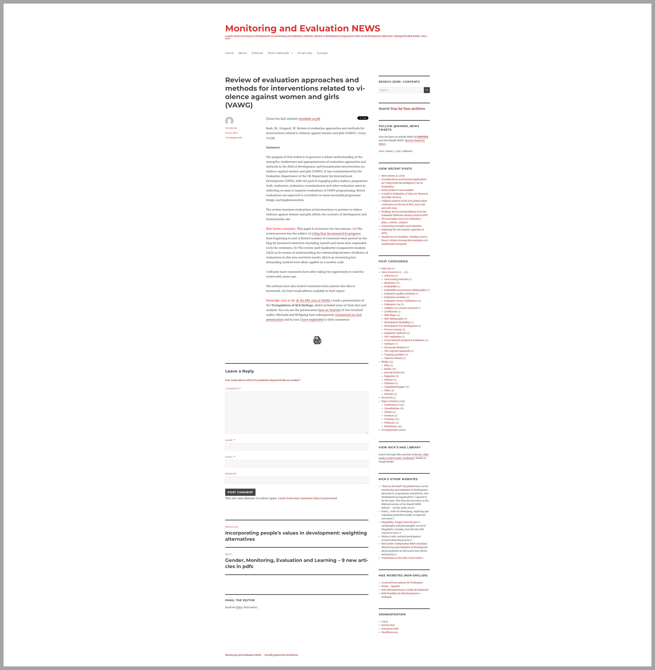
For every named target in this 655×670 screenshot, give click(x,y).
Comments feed (389, 628)
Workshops (390, 426)
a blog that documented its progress (335, 233)
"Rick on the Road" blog (394, 486)
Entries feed (387, 625)
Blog (386, 365)
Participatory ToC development (401, 325)
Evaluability (390, 286)
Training (389, 419)
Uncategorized (233, 137)
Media (384, 361)
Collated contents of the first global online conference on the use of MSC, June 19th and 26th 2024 (404, 204)
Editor (239, 607)
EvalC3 (384, 511)
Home (229, 53)
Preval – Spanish (390, 586)
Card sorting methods (396, 279)
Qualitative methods (395, 333)
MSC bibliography (394, 318)
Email (230, 456)
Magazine (389, 376)
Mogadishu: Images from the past (399, 522)
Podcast (388, 379)
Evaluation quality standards (399, 293)
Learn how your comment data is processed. (307, 498)
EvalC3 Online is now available (397, 190)
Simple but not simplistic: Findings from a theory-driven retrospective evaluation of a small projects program (404, 240)
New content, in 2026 (393, 175)
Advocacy (389, 275)
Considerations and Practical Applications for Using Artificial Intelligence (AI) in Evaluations (404, 183)
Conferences (391, 404)
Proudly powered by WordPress (281, 655)
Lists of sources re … (392, 272)
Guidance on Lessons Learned (400, 308)
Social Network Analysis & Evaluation (404, 340)
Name (230, 440)
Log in (384, 621)
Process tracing (392, 329)
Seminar (389, 415)
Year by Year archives (407, 109)
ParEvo (385, 536)
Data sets (386, 268)
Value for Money (393, 358)
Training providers (394, 354)
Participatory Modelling (397, 322)
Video (387, 390)
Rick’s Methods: (278, 53)
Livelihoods (390, 311)
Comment (233, 388)
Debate (388, 412)
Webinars (389, 422)
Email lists (390, 282)
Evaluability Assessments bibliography (405, 290)
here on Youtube (329, 310)
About (242, 53)
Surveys (322, 53)
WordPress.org (389, 632)
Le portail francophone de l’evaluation (402, 582)
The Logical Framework (397, 351)
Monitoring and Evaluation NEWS (302, 28)
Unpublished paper (394, 386)
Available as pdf (309, 118)
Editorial (257, 53)
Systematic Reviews (395, 347)
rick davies (231, 128)
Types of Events (389, 401)
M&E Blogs (390, 315)
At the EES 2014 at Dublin (313, 300)
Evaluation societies (395, 297)
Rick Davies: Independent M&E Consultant (404, 543)
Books (387, 369)
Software (389, 343)
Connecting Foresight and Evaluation (401, 226)
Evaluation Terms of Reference (401, 300)
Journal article (392, 372)
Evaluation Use (392, 304)
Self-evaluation (392, 336)
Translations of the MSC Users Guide (401, 558)
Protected (386, 397)
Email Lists (305, 53)
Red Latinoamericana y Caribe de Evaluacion (405, 589)
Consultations (391, 408)
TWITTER (422, 136)
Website (231, 473)
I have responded (311, 319)
